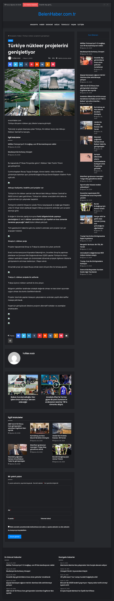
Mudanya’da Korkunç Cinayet (20, 152)
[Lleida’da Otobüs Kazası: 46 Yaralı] (61, 428)
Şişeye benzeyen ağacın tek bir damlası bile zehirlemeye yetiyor (92, 77)
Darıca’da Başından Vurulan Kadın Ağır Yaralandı (91, 271)
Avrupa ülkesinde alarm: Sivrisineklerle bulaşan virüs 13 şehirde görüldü (99, 161)
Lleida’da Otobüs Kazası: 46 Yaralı (59, 437)
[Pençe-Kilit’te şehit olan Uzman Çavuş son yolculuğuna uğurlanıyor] (86, 219)
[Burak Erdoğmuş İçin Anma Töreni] (61, 449)
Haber (41, 24)
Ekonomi (49, 24)
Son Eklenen (93, 35)
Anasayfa (34, 24)
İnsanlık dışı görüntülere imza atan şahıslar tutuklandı (57, 5)
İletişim (81, 24)
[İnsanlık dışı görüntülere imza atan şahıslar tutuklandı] (86, 61)
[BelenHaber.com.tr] (57, 14)
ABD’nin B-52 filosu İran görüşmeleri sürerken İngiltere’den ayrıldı (17, 427)
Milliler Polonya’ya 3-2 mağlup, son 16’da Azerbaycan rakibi (32, 144)
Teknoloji (65, 24)
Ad (9, 510)
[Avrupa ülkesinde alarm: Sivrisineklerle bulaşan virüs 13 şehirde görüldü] (86, 157)
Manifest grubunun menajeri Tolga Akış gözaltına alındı (38, 447)
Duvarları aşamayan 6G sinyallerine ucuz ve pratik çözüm (90, 195)
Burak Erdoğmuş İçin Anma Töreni (60, 458)
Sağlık (57, 24)
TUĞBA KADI (16, 58)
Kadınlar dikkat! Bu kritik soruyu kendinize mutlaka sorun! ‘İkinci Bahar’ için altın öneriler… (93, 98)
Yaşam (73, 24)
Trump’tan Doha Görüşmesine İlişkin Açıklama (92, 237)
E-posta (11, 518)
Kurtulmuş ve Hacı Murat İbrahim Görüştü (39, 437)
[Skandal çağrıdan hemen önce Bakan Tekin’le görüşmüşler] (17, 449)
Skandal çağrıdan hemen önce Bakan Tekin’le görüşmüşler (16, 459)
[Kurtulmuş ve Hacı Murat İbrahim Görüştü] (39, 428)
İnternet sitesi (46, 518)
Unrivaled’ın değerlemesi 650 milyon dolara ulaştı (92, 254)
